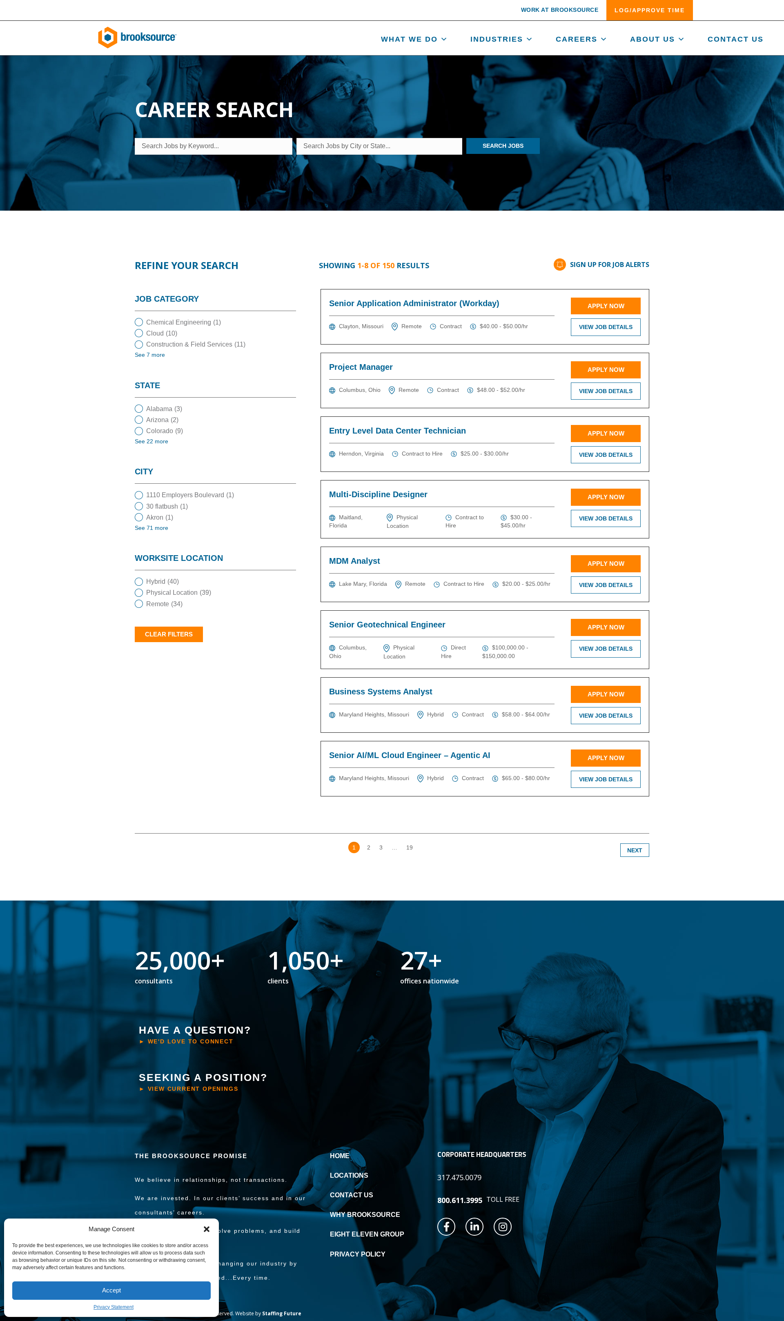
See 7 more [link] (150, 354)
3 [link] (381, 847)
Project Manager (361, 366)
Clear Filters (169, 634)
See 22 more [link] (151, 441)
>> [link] (425, 847)
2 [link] (368, 847)
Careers (576, 39)
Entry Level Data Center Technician (397, 430)
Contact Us (736, 39)
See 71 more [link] (151, 528)
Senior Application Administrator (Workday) (414, 303)
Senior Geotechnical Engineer (387, 624)
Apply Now (606, 305)
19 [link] (409, 847)
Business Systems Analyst (380, 691)
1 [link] (354, 847)
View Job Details (606, 327)
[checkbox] (215, 322)
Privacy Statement (114, 1307)
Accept (111, 1290)
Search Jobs (503, 145)
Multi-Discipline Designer (378, 494)
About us (652, 39)
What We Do (409, 39)
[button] (207, 1229)
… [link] (394, 847)
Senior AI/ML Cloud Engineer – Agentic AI (409, 755)
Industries (496, 39)
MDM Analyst (354, 560)
